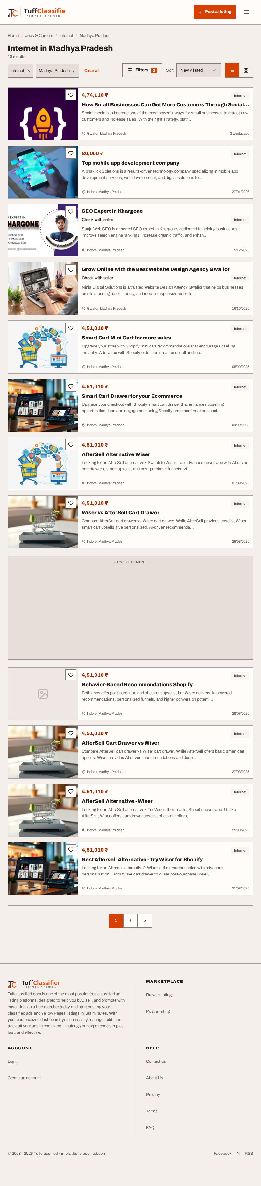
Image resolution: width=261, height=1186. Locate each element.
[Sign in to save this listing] (70, 94)
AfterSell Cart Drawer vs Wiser (120, 743)
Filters (148, 71)
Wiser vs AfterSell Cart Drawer (120, 512)
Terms (152, 1111)
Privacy (153, 1094)
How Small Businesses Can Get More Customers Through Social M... (163, 108)
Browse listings (160, 995)
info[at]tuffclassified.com (83, 1153)
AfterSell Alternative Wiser (116, 454)
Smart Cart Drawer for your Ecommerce (132, 396)
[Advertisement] (130, 610)
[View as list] (232, 70)
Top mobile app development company (130, 163)
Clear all (91, 70)
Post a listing (158, 1011)
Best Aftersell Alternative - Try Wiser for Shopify (142, 859)
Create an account (24, 1078)
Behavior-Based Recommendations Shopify (137, 684)
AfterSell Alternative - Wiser (117, 801)
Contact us (156, 1061)
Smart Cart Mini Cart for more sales (126, 337)
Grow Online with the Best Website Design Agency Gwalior (156, 269)
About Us (154, 1078)
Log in (13, 1061)
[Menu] (246, 12)
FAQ (150, 1127)
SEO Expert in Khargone (112, 211)
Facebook (223, 1153)
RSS (249, 1153)
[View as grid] (246, 70)
